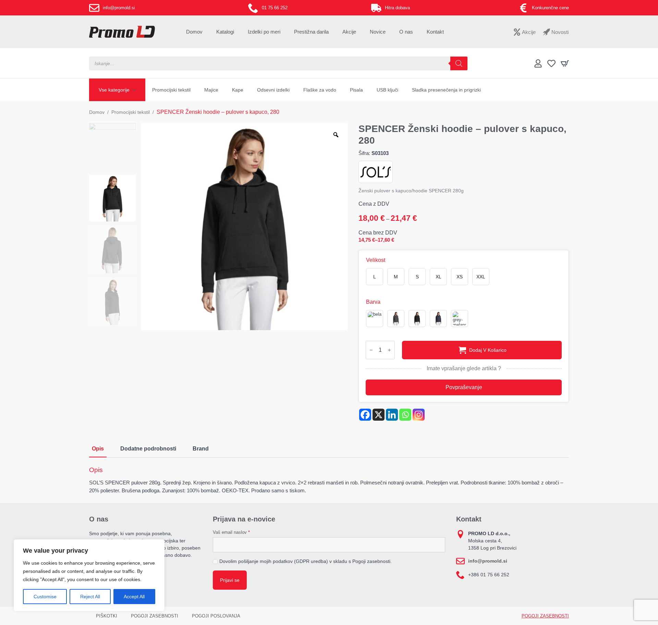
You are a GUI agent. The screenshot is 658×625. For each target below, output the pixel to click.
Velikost (375, 260)
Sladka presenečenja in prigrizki (446, 90)
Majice (211, 90)
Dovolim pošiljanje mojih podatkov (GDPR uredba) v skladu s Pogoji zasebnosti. (305, 561)
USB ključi (387, 90)
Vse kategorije (114, 90)
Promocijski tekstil (171, 90)
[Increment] (389, 350)
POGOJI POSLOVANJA (216, 615)
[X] (379, 415)
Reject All (90, 596)
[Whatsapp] (405, 415)
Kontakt (435, 32)
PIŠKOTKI (106, 615)
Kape (237, 90)
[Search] (458, 63)
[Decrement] (371, 350)
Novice (378, 32)
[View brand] (376, 172)
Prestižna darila (311, 32)
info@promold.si (487, 561)
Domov (194, 32)
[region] (89, 575)
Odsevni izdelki (273, 90)
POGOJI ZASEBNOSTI (154, 615)
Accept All (134, 596)
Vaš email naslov (231, 532)
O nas (406, 32)
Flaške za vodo (319, 90)
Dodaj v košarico (488, 350)
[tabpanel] (329, 480)
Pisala (356, 90)
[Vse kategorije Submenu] (136, 90)
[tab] (98, 448)
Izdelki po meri (264, 32)
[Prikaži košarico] (565, 63)
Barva (373, 302)
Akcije (349, 32)
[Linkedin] (392, 415)
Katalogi (225, 32)
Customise (45, 596)
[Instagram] (419, 415)
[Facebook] (365, 415)
